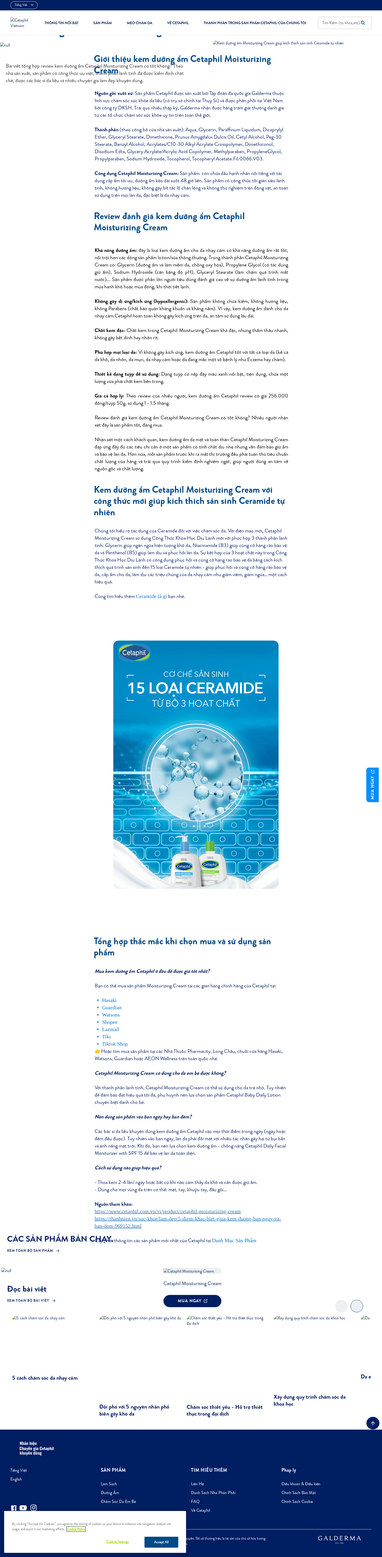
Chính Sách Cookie (297, 1501)
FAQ (195, 1501)
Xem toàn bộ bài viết (28, 1300)
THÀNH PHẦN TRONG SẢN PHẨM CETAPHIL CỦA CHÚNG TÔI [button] (255, 23)
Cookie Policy (76, 1529)
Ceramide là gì (151, 596)
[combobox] (345, 23)
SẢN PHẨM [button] (102, 23)
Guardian (112, 1007)
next (356, 1310)
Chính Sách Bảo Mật (298, 1492)
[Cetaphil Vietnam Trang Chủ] (21, 22)
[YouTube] (23, 1508)
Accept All (161, 1542)
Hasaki (109, 1000)
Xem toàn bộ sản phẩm (30, 1250)
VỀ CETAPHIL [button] (178, 23)
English (16, 1479)
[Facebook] (13, 1507)
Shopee (109, 1022)
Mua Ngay (372, 786)
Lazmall (111, 1029)
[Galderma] (339, 1539)
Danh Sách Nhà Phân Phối (213, 1492)
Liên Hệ (197, 1484)
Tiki (106, 1036)
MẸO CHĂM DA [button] (139, 23)
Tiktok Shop (115, 1044)
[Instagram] (33, 1507)
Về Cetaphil (200, 1510)
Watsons (111, 1015)
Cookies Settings (117, 1542)
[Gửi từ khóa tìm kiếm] (363, 23)
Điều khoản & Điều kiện (300, 1484)
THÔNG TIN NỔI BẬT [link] (61, 23)
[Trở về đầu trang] (372, 1423)
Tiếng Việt (18, 1470)
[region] (95, 1532)
